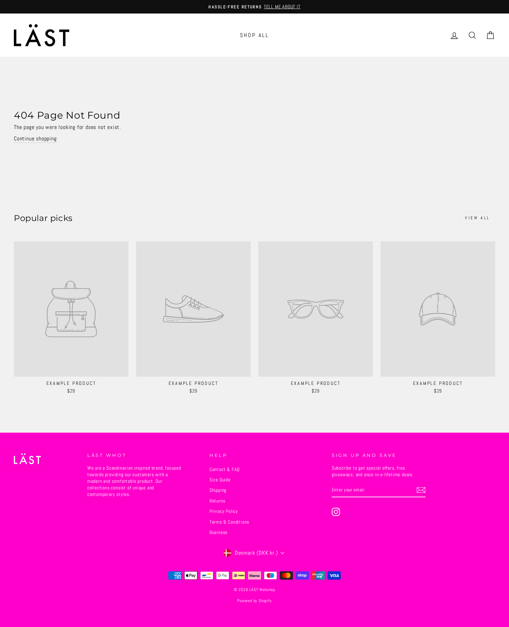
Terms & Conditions (229, 522)
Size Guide (220, 480)
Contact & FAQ (224, 469)
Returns (217, 501)
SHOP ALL (254, 35)
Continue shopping (35, 138)
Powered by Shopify (254, 600)
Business (218, 532)
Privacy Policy (223, 511)
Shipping (217, 490)
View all (477, 218)
